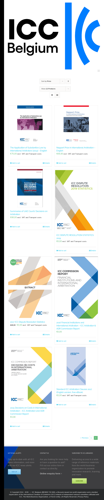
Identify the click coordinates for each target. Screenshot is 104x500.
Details (47, 163)
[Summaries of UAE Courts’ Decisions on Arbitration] (30, 188)
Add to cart (16, 163)
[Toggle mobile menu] (99, 70)
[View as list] (57, 95)
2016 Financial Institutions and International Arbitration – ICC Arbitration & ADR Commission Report (76, 325)
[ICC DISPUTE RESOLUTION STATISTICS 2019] (76, 200)
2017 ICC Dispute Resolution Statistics (27, 322)
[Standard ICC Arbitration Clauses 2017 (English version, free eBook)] (76, 366)
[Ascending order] (68, 81)
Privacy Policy (83, 497)
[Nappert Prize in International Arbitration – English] (76, 124)
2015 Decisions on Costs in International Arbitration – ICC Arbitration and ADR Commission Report (28, 411)
